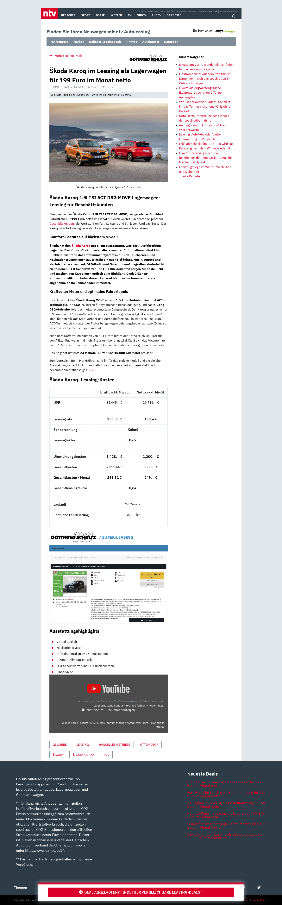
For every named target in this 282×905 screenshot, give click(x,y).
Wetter (116, 15)
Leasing (82, 744)
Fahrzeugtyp (59, 42)
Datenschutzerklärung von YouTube (128, 705)
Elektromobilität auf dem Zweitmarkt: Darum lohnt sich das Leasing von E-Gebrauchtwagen (205, 78)
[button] (49, 13)
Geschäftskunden (61, 223)
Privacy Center (260, 900)
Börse (100, 15)
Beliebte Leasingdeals (105, 42)
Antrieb (131, 42)
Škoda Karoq (81, 246)
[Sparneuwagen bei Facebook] (244, 887)
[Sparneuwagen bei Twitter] (259, 887)
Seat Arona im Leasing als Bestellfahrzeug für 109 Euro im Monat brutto (226, 826)
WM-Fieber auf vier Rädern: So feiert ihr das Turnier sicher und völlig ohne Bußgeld (204, 106)
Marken (78, 42)
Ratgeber (171, 42)
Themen (20, 887)
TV (129, 15)
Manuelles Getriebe (114, 744)
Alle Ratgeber (192, 176)
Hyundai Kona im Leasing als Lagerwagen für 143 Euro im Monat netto (226, 815)
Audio (156, 15)
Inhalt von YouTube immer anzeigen (110, 710)
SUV (91, 370)
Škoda (58, 755)
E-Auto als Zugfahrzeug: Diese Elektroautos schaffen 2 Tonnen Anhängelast (201, 92)
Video (141, 15)
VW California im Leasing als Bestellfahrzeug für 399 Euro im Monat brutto (225, 836)
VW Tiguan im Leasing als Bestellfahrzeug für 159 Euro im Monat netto (226, 805)
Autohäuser (150, 42)
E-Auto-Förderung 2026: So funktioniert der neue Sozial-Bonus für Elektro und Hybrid (205, 157)
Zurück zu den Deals (68, 56)
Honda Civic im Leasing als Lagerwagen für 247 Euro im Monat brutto (224, 784)
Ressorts (68, 15)
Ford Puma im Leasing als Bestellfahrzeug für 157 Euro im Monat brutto (226, 794)
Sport (85, 15)
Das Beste (174, 15)
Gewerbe (60, 744)
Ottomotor (149, 744)
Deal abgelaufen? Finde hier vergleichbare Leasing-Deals (143, 892)
